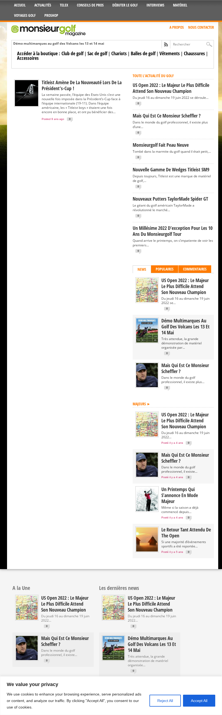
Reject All (165, 700)
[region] (111, 695)
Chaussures (194, 53)
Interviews (155, 5)
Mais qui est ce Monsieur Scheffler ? (167, 116)
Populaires (165, 269)
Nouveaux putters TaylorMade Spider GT (170, 199)
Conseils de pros (90, 5)
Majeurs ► (142, 403)
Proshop (51, 15)
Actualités (42, 5)
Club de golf (72, 53)
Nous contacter (201, 27)
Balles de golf (143, 53)
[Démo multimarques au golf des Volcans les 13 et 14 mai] (147, 341)
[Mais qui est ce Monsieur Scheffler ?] (147, 386)
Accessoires (28, 58)
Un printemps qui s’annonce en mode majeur (179, 495)
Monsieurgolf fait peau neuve (161, 145)
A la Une (21, 588)
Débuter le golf (125, 5)
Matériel (180, 5)
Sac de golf (97, 53)
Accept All (199, 700)
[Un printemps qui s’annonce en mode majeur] (147, 510)
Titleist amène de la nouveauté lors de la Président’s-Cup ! (82, 85)
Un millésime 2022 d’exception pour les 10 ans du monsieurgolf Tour (173, 231)
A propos (176, 27)
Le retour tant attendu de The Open (186, 532)
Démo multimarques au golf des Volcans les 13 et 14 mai (58, 43)
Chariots (119, 53)
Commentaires (195, 269)
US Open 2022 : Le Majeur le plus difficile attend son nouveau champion (171, 88)
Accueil (20, 5)
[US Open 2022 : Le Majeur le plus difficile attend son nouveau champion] (147, 301)
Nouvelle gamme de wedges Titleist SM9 (171, 169)
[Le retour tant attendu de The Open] (147, 550)
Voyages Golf (25, 15)
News (142, 269)
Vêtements (169, 53)
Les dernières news (119, 588)
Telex (64, 5)
